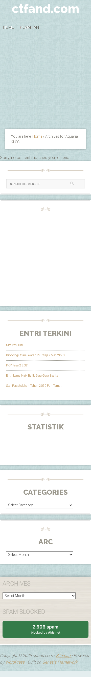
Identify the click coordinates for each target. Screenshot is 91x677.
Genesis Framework (59, 662)
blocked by (50, 631)
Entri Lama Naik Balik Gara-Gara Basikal (32, 375)
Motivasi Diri (14, 345)
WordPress (15, 662)
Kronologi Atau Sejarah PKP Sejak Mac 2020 (35, 355)
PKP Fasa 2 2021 (17, 365)
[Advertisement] (45, 81)
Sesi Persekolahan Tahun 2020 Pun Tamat (33, 386)
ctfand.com (45, 9)
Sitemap (64, 655)
